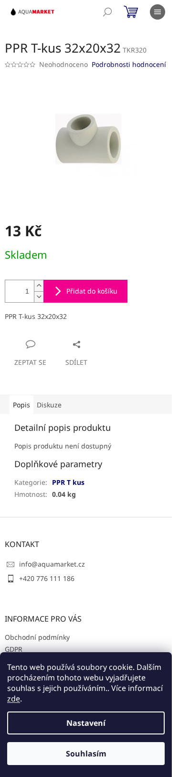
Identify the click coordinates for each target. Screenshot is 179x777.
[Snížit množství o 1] (38, 296)
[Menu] (157, 12)
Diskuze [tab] (49, 404)
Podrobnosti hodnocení (129, 64)
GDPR (13, 649)
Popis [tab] (21, 404)
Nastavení (85, 723)
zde (13, 698)
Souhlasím (86, 753)
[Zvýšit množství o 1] (38, 285)
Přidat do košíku (91, 290)
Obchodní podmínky (37, 637)
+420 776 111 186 (46, 578)
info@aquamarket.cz (52, 564)
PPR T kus (68, 482)
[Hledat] (107, 12)
